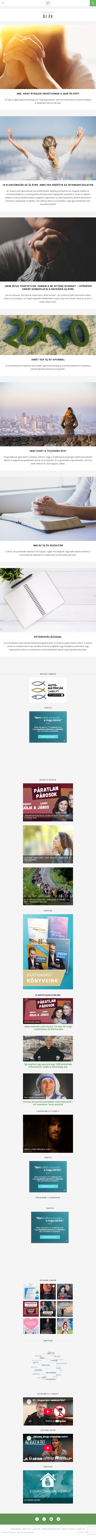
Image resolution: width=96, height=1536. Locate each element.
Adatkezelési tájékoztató (51, 1529)
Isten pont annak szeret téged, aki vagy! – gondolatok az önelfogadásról (47, 859)
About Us (72, 1529)
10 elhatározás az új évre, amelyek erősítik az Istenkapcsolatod (48, 184)
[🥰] (31, 1326)
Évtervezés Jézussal (48, 636)
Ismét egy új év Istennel (48, 359)
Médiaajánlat (16, 1529)
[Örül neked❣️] (65, 1309)
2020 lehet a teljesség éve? (48, 450)
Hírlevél (64, 1529)
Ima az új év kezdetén (48, 545)
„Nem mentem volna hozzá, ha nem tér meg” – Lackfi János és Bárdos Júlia (47, 817)
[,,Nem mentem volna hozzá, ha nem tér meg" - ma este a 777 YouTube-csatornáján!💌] (65, 1292)
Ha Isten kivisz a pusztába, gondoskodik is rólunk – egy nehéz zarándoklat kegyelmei (46, 901)
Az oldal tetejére (84, 1532)
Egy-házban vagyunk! (32, 1500)
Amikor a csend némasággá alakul (37, 1149)
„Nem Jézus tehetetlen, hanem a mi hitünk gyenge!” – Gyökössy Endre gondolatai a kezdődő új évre (48, 288)
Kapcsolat (36, 1529)
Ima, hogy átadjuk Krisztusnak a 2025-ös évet (48, 93)
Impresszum (27, 1529)
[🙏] (65, 1326)
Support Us (81, 1529)
